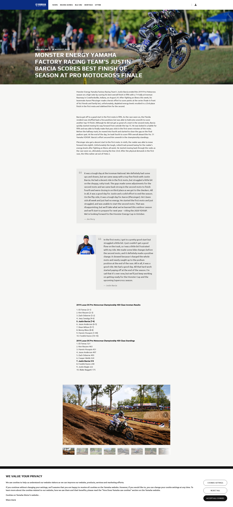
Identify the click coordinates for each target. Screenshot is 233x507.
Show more (11, 499)
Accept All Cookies (215, 498)
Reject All (215, 490)
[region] (116, 488)
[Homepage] (40, 5)
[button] (68, 451)
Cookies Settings (215, 483)
